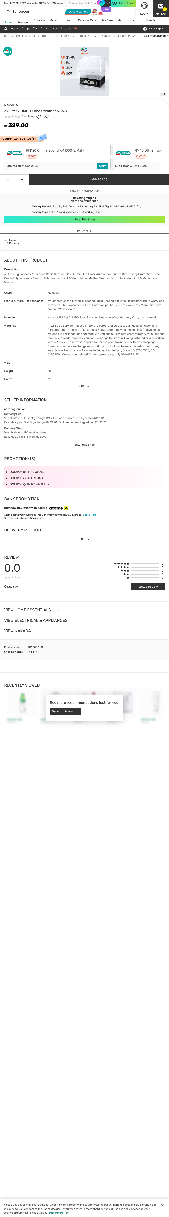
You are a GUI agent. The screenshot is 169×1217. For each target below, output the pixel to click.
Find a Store (90, 3)
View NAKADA (18, 631)
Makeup (55, 20)
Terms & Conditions (24, 518)
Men (120, 20)
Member (23, 22)
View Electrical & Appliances (36, 620)
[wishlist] (39, 116)
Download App (76, 3)
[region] (84, 1208)
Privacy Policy (59, 1212)
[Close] (162, 1205)
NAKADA (11, 105)
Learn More (89, 514)
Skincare (39, 20)
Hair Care (107, 20)
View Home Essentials (28, 610)
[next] (133, 20)
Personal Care (87, 20)
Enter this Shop (84, 219)
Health (69, 20)
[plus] (22, 180)
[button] (161, 8)
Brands (150, 20)
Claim (102, 166)
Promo (9, 22)
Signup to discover (63, 711)
